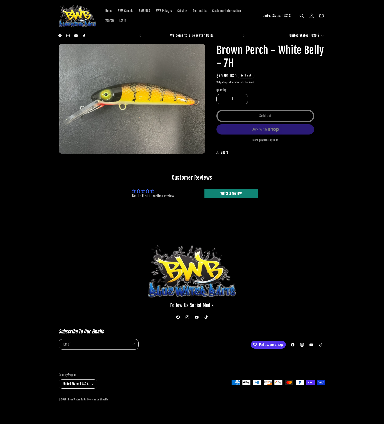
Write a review (231, 193)
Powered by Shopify (97, 399)
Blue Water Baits (77, 399)
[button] (302, 16)
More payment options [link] (265, 140)
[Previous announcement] (140, 35)
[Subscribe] (133, 344)
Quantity (221, 90)
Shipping (221, 82)
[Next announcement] (244, 35)
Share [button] (224, 152)
